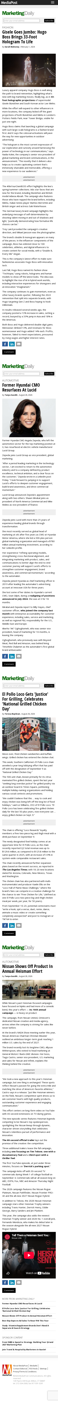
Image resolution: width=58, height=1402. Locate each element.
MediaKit (33, 1365)
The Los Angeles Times (14, 869)
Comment (9, 352)
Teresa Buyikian (12, 714)
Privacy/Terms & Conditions (24, 1371)
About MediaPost (20, 1365)
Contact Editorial (20, 1368)
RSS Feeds (33, 1368)
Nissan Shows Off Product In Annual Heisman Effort (27, 1316)
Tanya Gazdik (11, 395)
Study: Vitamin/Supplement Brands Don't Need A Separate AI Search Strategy (25, 1326)
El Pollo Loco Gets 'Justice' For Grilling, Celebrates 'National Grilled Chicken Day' (26, 1309)
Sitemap (43, 1368)
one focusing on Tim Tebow (26, 1151)
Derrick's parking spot (36, 1166)
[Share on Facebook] (5, 344)
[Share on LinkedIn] (12, 344)
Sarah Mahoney (12, 47)
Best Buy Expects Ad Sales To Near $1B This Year (25, 1320)
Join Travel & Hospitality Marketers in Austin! (24, 1349)
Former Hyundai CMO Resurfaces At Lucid (22, 1303)
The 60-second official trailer (18, 1140)
